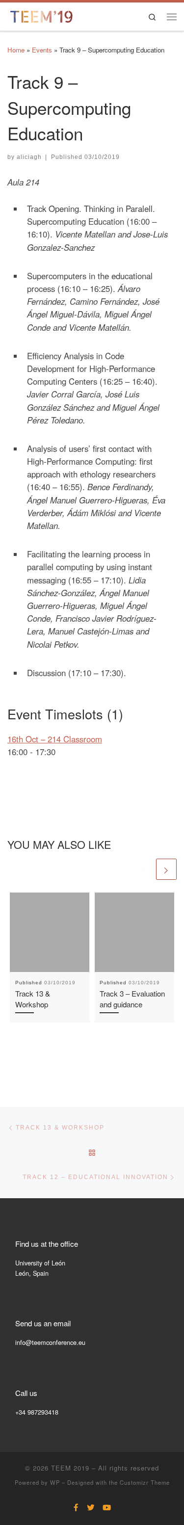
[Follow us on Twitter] (90, 1507)
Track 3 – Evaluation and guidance (132, 999)
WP (55, 1482)
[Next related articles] (166, 869)
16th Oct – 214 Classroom (54, 739)
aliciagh (29, 157)
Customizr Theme (145, 1482)
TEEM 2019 (70, 1467)
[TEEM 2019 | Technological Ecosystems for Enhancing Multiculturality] (41, 14)
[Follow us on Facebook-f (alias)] (76, 1507)
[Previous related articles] (143, 869)
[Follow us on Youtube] (107, 1507)
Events (42, 49)
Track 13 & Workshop (32, 999)
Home (16, 49)
